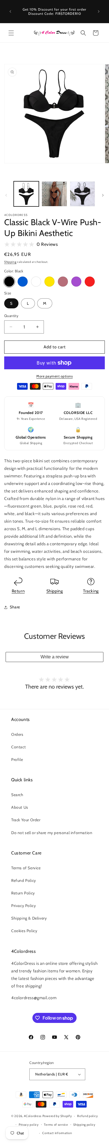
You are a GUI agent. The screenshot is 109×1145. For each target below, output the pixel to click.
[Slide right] (103, 195)
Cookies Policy (24, 930)
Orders (17, 734)
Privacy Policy (23, 905)
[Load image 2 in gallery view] (54, 193)
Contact (18, 746)
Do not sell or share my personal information (51, 832)
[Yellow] (49, 282)
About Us (19, 807)
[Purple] (76, 282)
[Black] (9, 282)
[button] (11, 33)
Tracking (91, 591)
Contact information (57, 1133)
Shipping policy (84, 1125)
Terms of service (56, 1125)
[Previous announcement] (10, 11)
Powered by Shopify (57, 1116)
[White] (36, 282)
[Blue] (23, 282)
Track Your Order (26, 819)
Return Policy (23, 893)
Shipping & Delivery (29, 918)
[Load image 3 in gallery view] (82, 193)
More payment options (54, 376)
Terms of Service (26, 867)
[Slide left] (6, 195)
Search (17, 794)
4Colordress (33, 1116)
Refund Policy (23, 880)
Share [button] (15, 607)
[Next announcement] (99, 11)
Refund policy (87, 1116)
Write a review (55, 656)
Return (18, 591)
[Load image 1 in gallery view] (26, 193)
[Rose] (63, 282)
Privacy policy (29, 1125)
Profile (17, 759)
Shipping (10, 262)
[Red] (90, 282)
